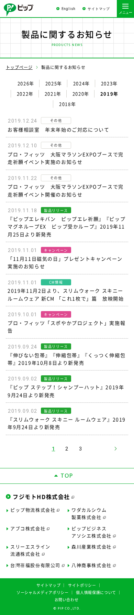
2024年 (81, 83)
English (69, 9)
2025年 (53, 83)
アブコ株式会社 (27, 528)
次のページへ (115, 448)
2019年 (109, 94)
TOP (66, 476)
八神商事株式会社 (91, 565)
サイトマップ (99, 9)
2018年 (67, 104)
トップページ (19, 67)
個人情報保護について (96, 592)
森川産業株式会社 (91, 546)
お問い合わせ (67, 600)
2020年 (80, 94)
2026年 (26, 83)
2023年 (109, 83)
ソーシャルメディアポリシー (42, 592)
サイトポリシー (82, 585)
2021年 (53, 94)
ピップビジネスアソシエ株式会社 (91, 532)
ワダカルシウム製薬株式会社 (89, 513)
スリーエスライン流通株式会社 (30, 550)
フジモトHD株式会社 (41, 496)
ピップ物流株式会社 (32, 509)
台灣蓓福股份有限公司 (35, 565)
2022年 (25, 94)
